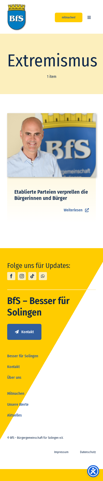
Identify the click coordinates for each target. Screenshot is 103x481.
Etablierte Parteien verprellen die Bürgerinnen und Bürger (51, 195)
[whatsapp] (43, 276)
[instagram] (22, 276)
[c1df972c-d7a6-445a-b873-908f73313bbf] (51, 115)
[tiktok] (32, 276)
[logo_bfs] (17, 5)
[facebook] (11, 276)
